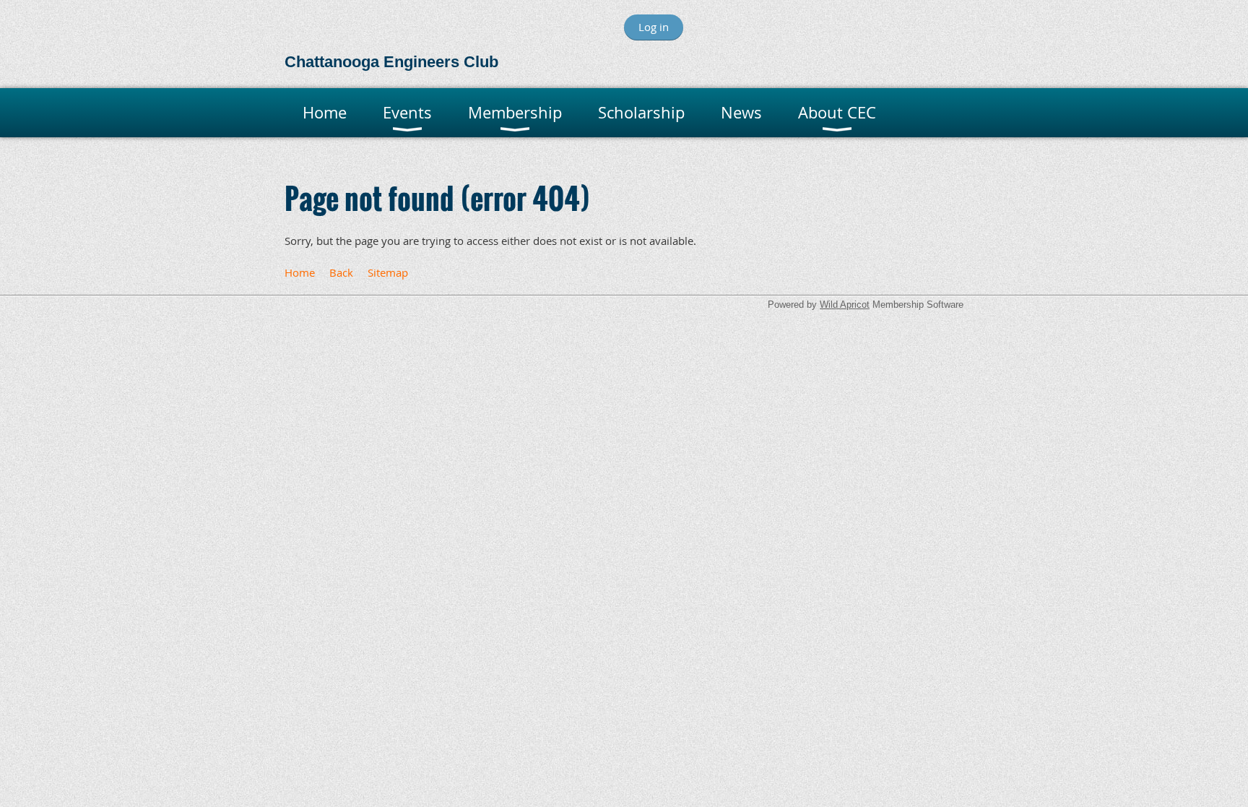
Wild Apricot (845, 304)
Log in (653, 27)
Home (300, 272)
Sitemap (388, 272)
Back (341, 272)
